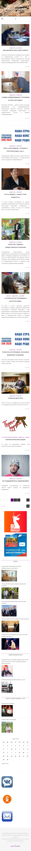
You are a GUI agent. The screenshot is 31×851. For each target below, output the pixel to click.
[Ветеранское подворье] (7, 711)
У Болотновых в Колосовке (9, 719)
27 (23, 756)
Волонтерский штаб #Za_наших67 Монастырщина (15, 619)
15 (3, 752)
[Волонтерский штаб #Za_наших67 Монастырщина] (10, 626)
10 (11, 749)
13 (23, 749)
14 (27, 749)
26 (19, 756)
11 (15, 749)
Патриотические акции (15, 439)
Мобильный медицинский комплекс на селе (13, 679)
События (19, 48)
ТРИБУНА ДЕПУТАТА (15, 398)
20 (23, 752)
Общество (12, 48)
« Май (3, 763)
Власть (9, 296)
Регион (27, 437)
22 (3, 756)
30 (7, 759)
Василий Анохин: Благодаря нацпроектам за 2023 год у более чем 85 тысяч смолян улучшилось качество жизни (15, 661)
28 (27, 756)
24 (11, 756)
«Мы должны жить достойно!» (16, 50)
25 (15, 756)
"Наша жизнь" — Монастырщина (15, 7)
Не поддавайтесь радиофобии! (15, 481)
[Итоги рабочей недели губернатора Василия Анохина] (10, 593)
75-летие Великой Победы (9, 437)
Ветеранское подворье (8, 703)
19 (19, 752)
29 (3, 759)
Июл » (7, 763)
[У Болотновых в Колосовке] (7, 727)
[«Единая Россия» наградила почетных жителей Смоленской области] (10, 644)
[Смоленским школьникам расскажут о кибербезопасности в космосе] (9, 575)
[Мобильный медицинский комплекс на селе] (7, 687)
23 (7, 756)
